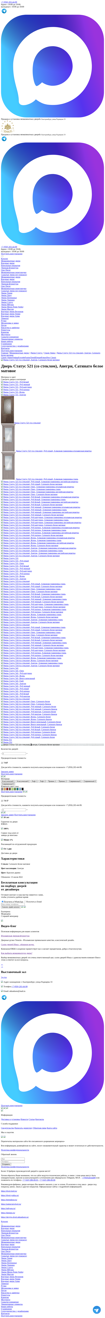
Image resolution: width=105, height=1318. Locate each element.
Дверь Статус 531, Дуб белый (16, 566)
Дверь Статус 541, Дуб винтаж (16, 696)
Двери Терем (6, 293)
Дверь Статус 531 (10, 558)
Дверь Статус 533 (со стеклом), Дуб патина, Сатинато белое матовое (33, 612)
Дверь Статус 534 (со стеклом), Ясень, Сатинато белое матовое (30, 660)
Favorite (21, 357)
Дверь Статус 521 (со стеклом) (27, 423)
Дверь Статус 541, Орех (13, 671)
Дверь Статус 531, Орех (13, 563)
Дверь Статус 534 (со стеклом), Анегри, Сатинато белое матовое (31, 666)
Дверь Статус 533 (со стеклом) (16, 581)
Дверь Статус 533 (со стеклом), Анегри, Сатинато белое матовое (31, 622)
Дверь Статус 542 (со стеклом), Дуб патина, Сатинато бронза (30, 735)
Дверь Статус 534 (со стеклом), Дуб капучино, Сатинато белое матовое (34, 650)
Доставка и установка (10, 1119)
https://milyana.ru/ (8, 1208)
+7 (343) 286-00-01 (30, 1180)
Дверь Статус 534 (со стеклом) (16, 625)
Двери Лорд (6, 295)
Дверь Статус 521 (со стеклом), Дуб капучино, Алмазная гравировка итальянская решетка (42, 517)
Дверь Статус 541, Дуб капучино (17, 673)
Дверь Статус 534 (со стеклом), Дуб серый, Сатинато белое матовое (32, 630)
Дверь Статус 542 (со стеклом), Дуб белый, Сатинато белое (29, 727)
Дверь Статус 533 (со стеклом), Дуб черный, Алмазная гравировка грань (35, 599)
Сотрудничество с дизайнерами (15, 346)
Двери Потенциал (9, 298)
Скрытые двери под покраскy (14, 275)
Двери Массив (7, 309)
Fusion (27, 357)
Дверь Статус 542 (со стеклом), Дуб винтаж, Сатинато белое (29, 712)
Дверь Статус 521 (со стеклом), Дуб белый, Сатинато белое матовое (32, 505)
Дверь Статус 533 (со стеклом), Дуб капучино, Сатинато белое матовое (34, 607)
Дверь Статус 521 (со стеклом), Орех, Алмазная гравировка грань (32, 489)
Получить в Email (34, 902)
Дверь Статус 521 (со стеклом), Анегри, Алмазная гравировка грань (33, 551)
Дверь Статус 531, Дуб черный (16, 568)
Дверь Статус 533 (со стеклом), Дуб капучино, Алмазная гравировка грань (36, 604)
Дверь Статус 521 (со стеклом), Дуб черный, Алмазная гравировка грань (35, 510)
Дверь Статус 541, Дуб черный (16, 686)
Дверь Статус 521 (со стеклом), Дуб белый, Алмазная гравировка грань (34, 499)
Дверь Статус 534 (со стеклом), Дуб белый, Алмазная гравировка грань (34, 637)
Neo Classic (51, 357)
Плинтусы (5, 330)
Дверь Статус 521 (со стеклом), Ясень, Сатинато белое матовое (30, 545)
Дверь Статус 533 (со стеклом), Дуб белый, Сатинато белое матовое (32, 597)
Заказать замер (7, 772)
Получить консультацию (11, 351)
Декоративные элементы (12, 339)
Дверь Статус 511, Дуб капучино (17, 387)
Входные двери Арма (10, 316)
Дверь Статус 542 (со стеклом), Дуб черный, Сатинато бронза (30, 709)
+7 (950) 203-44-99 (9, 2)
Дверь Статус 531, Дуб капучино (17, 571)
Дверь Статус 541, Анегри (14, 683)
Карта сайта (52, 1128)
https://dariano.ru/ (8, 1213)
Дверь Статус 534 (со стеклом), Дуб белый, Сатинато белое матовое (32, 640)
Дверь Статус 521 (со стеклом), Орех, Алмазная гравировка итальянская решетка (38, 487)
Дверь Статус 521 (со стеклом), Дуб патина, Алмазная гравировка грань (34, 530)
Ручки (3, 321)
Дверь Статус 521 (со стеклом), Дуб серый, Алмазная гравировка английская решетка (40, 482)
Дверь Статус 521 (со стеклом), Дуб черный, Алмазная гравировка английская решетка (41, 512)
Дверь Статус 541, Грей (13, 681)
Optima (15, 357)
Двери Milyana (7, 305)
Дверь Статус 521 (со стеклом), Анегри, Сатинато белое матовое (31, 556)
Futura (43, 357)
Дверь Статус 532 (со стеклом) (16, 699)
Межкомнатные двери (10, 261)
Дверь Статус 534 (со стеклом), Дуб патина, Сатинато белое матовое (33, 655)
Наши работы (7, 341)
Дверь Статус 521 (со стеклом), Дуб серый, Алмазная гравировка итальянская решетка (54, 451)
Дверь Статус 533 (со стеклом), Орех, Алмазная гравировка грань (32, 589)
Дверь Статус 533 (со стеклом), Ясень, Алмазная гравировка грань (32, 614)
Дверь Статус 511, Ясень (14, 392)
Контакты (5, 348)
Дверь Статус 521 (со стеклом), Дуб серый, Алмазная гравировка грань (47, 479)
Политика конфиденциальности (15, 1150)
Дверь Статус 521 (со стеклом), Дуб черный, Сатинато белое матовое (33, 515)
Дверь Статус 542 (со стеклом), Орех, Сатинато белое (26, 701)
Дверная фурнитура (9, 268)
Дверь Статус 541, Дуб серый (16, 689)
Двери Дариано (8, 300)
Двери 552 (7, 742)
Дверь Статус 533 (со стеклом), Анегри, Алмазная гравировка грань (33, 620)
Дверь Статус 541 (10, 668)
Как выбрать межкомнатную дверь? (16, 953)
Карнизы (5, 332)
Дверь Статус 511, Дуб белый (16, 382)
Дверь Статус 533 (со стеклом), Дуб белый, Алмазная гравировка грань (34, 594)
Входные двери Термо (10, 314)
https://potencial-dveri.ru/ (11, 1204)
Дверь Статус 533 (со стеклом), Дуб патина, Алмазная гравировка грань (34, 609)
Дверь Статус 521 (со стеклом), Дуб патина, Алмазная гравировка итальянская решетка (41, 528)
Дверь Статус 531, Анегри (14, 579)
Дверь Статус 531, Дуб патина (16, 574)
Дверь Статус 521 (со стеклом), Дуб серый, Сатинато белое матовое (32, 484)
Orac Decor (5, 270)
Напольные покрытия (10, 265)
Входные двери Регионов (12, 311)
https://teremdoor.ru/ (9, 1200)
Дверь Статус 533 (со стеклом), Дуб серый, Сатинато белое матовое (32, 586)
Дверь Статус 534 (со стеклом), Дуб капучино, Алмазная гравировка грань (36, 648)
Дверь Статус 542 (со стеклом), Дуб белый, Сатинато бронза (29, 729)
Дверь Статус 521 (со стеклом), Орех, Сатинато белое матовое (30, 494)
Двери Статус (7, 302)
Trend (32, 357)
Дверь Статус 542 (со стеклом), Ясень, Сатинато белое (27, 717)
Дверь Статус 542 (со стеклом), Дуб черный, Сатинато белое (29, 706)
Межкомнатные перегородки (13, 272)
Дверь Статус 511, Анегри (14, 395)
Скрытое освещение (10, 337)
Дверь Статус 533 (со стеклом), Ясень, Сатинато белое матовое (30, 617)
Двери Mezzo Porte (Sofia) (12, 307)
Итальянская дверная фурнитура (15, 936)
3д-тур (4, 977)
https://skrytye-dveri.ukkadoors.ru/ (15, 1217)
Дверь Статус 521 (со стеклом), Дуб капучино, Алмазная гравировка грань (36, 520)
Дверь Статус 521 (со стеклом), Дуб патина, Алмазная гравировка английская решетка (41, 533)
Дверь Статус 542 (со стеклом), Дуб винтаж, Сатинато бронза (30, 714)
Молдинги (5, 334)
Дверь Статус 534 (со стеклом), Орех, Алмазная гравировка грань (32, 632)
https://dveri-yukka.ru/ (10, 1195)
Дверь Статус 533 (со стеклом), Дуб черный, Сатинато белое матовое (33, 602)
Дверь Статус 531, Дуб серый (16, 561)
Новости (24, 1119)
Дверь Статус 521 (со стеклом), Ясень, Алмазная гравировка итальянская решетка (39, 538)
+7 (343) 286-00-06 (47, 1180)
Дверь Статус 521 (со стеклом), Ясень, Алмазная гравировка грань (32, 540)
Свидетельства (7, 1128)
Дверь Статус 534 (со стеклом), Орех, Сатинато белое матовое (30, 635)
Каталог (4, 259)
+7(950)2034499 (89, 1178)
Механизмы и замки (10, 323)
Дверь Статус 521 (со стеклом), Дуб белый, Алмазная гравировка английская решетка (40, 502)
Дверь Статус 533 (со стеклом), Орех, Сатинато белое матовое (30, 591)
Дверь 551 (7, 740)
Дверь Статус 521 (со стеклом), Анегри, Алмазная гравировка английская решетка (39, 553)
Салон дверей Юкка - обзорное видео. (17, 944)
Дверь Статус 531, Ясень (14, 576)
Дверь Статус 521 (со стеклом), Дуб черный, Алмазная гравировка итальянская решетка (41, 507)
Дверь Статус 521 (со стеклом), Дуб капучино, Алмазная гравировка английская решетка (42, 522)
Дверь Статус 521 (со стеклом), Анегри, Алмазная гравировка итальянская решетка (39, 548)
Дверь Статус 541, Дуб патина (16, 691)
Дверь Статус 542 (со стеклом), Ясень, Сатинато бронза (27, 719)
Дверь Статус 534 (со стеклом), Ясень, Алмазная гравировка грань (32, 658)
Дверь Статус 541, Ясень (14, 676)
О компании (6, 344)
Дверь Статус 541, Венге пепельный (19, 678)
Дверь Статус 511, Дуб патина (16, 390)
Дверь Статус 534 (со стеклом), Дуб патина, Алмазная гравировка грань (34, 653)
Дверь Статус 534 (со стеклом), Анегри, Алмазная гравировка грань (33, 663)
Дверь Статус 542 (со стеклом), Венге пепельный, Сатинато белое (32, 722)
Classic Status (6, 357)
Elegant (38, 357)
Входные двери (7, 263)
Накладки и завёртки (10, 328)
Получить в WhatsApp (13, 902)
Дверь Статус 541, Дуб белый (16, 694)
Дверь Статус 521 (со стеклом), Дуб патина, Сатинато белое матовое (33, 535)
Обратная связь (39, 1128)
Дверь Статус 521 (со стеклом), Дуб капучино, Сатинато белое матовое (34, 525)
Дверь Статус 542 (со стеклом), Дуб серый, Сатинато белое (29, 737)
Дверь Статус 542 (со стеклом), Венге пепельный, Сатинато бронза (32, 724)
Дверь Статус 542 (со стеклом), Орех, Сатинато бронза (27, 704)
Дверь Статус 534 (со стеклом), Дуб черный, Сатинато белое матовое (33, 645)
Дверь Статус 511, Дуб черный (16, 384)
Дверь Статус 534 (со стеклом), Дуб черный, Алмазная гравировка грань (35, 643)
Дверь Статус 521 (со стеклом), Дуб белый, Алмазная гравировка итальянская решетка (41, 497)
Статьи (32, 1119)
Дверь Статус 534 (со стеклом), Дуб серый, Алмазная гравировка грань (34, 627)
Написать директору (23, 1128)
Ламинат (5, 318)
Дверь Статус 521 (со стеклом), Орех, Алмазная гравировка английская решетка (38, 492)
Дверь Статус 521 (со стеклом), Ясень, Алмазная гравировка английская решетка (38, 543)
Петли (4, 325)
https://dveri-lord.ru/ (9, 1191)
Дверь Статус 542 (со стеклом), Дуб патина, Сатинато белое (29, 732)
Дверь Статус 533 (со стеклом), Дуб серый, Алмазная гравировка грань (34, 584)
